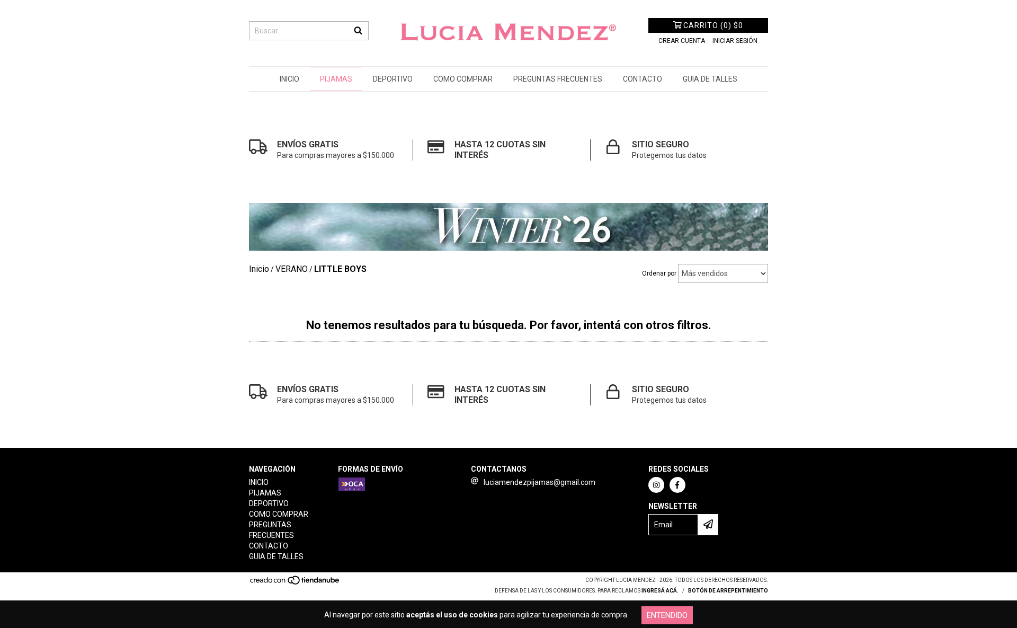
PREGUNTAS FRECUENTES (557, 79)
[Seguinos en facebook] (677, 485)
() (713, 25)
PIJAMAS (336, 79)
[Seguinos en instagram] (656, 485)
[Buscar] (358, 30)
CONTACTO (642, 79)
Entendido (667, 615)
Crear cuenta (681, 41)
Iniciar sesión (734, 41)
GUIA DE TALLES (710, 79)
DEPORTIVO (393, 79)
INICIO (289, 79)
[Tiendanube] (295, 584)
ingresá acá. (660, 591)
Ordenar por (659, 273)
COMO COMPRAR (463, 79)
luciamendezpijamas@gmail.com (539, 482)
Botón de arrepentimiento (728, 591)
